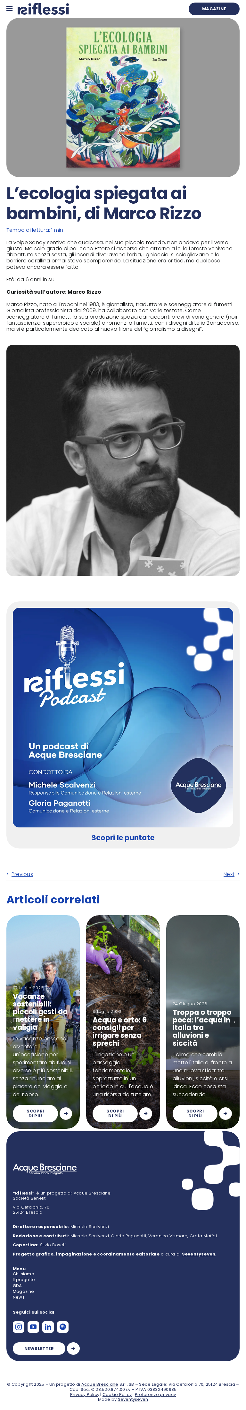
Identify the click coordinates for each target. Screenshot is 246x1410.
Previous (22, 874)
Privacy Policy (84, 1394)
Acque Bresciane (100, 1384)
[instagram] (18, 1327)
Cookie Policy (117, 1394)
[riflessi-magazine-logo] (43, 5)
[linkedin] (48, 1327)
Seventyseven (133, 1399)
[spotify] (63, 1327)
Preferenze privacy (155, 1394)
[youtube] (33, 1327)
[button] (11, 1022)
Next (229, 874)
